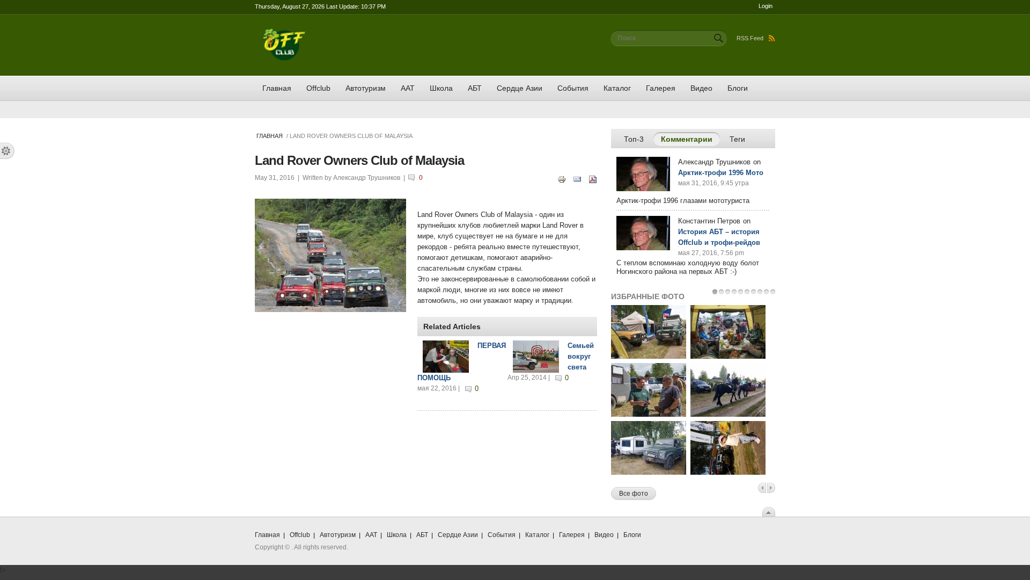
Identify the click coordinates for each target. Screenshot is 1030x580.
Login (765, 6)
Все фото (633, 493)
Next (771, 488)
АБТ (475, 88)
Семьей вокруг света (581, 356)
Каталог (617, 88)
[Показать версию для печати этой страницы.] (561, 179)
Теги (737, 139)
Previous (762, 488)
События (572, 88)
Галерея (660, 88)
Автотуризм (365, 88)
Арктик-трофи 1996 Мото (720, 173)
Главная (276, 88)
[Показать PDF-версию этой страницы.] (592, 179)
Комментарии (690, 139)
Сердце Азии (519, 88)
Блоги (737, 88)
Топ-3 (634, 139)
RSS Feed (750, 38)
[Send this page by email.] (577, 179)
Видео (701, 88)
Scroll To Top (768, 512)
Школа (441, 88)
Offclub (318, 88)
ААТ (408, 88)
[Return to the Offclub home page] (284, 34)
